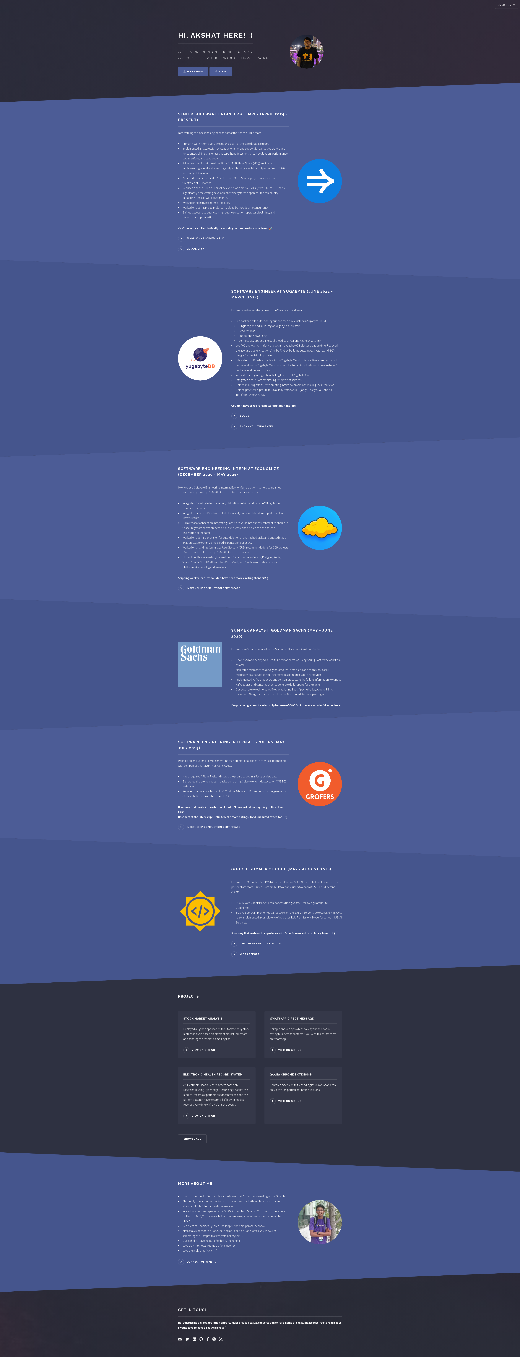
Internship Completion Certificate (213, 588)
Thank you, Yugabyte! (256, 426)
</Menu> (504, 5)
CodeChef (217, 1231)
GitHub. (280, 1196)
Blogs (244, 415)
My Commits (195, 249)
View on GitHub (203, 1050)
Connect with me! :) (201, 1261)
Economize (266, 469)
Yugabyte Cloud (286, 310)
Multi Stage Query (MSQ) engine (250, 163)
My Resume (195, 71)
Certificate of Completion (260, 943)
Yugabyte (294, 291)
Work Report (250, 954)
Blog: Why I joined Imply (205, 238)
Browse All (192, 1138)
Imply (253, 114)
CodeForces (252, 1231)
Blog (222, 71)
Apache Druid (246, 133)
